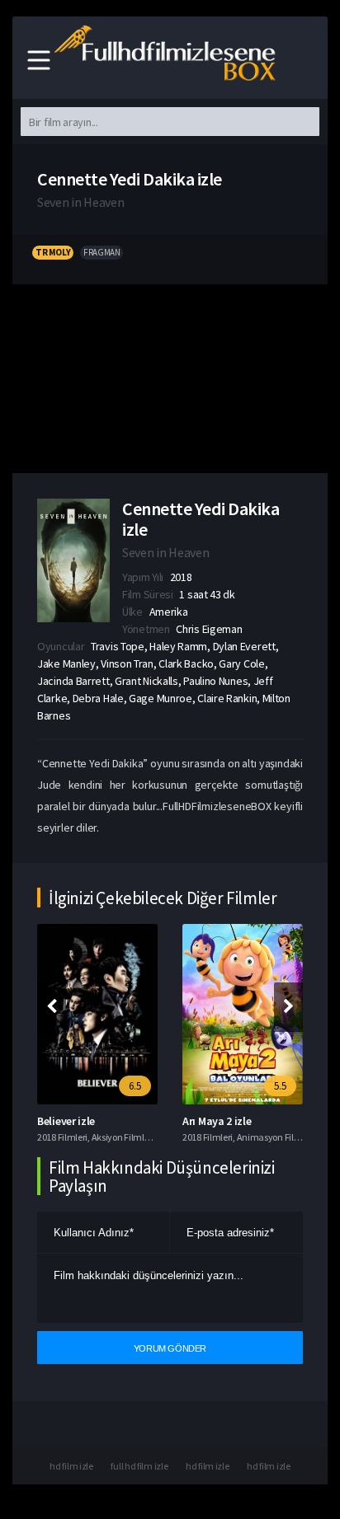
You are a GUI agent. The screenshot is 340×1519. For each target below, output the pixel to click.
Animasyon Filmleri (276, 1137)
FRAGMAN (101, 252)
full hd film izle (139, 1466)
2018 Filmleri (62, 1137)
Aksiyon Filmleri (123, 1137)
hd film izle (71, 1466)
